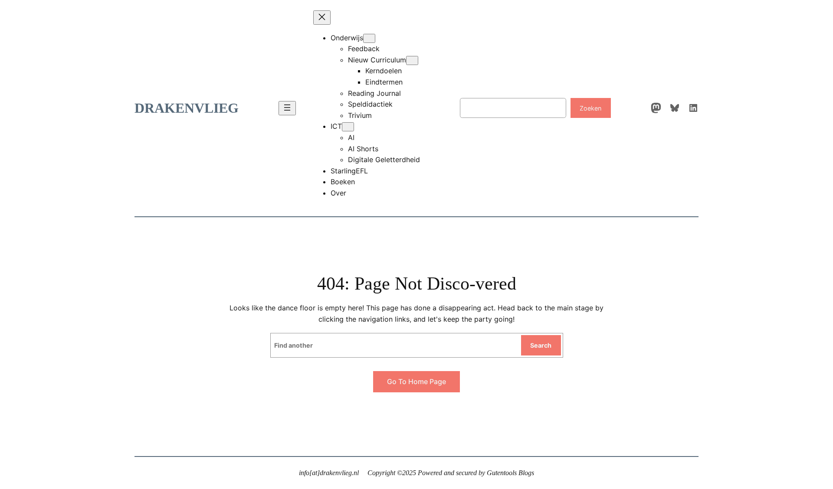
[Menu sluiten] (322, 17)
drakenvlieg (186, 108)
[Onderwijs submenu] (369, 38)
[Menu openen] (287, 108)
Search (540, 345)
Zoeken (590, 108)
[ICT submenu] (348, 126)
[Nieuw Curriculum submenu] (412, 60)
